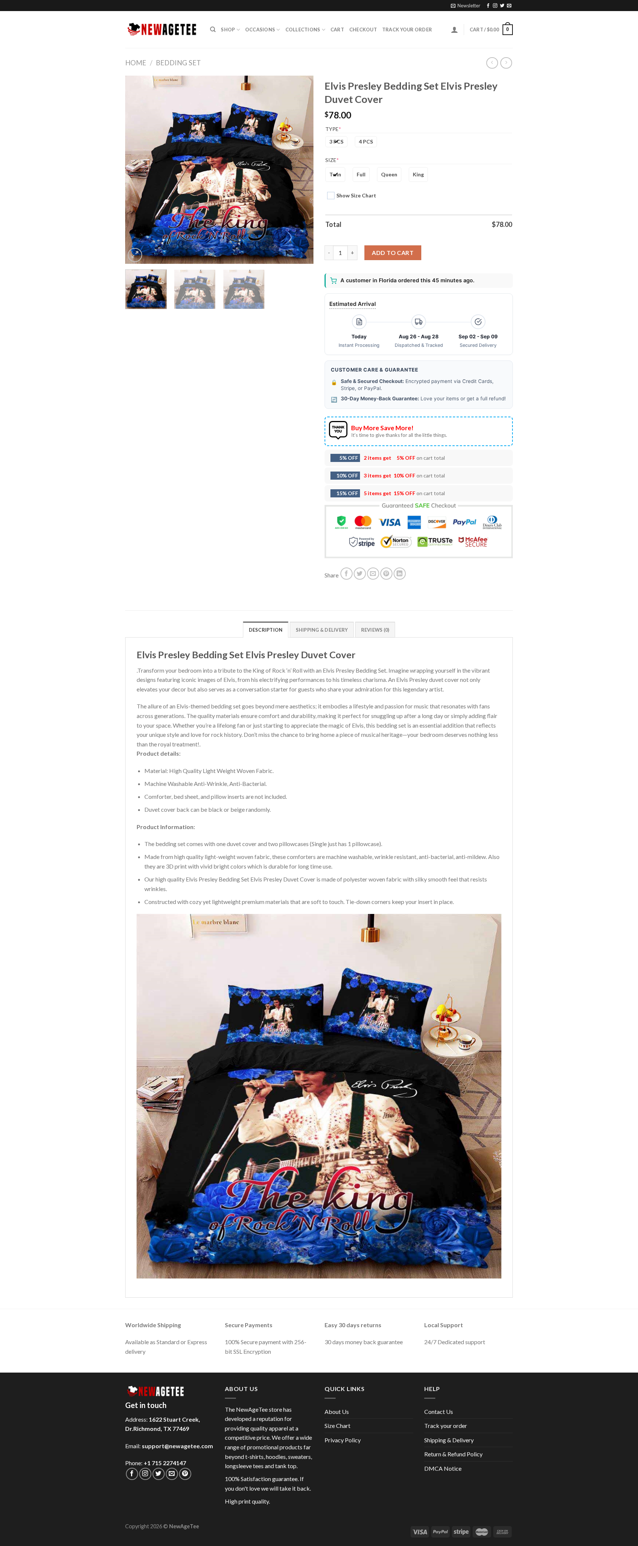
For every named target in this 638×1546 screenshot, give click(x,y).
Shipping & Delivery (449, 1439)
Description (266, 630)
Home (135, 63)
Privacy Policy (343, 1439)
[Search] (213, 30)
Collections (302, 29)
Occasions (260, 29)
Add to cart (393, 252)
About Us (337, 1411)
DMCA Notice (443, 1468)
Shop (228, 29)
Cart (337, 29)
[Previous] (138, 170)
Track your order (407, 29)
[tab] (266, 629)
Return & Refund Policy (453, 1453)
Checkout (363, 29)
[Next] (300, 170)
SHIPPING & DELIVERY (322, 630)
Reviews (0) (375, 630)
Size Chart (337, 1425)
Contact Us (438, 1411)
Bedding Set (178, 63)
